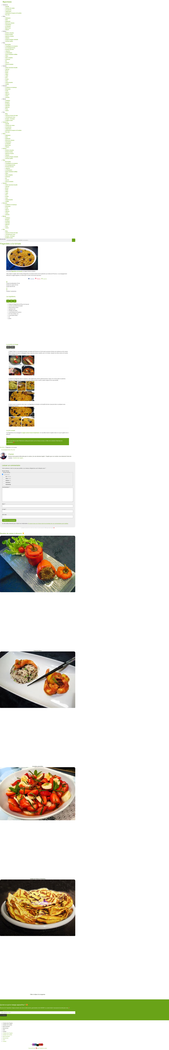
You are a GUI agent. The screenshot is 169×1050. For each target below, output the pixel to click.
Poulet (7, 79)
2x (11, 301)
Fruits (6, 90)
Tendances (5, 4)
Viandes (5, 66)
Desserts (5, 85)
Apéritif (7, 6)
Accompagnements (10, 47)
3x (14, 301)
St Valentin (8, 26)
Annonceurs (5, 1028)
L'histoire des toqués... (18, 458)
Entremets (7, 89)
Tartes (6, 95)
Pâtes (6, 56)
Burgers (7, 102)
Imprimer (45, 278)
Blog (6, 113)
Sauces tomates (9, 64)
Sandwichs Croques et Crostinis (13, 13)
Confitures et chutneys (11, 87)
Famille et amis (9, 120)
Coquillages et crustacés (11, 46)
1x (8, 301)
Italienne (7, 107)
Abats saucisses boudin (11, 67)
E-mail (4, 509)
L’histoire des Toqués (8, 1023)
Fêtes (4, 16)
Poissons (7, 59)
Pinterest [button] (39, 278)
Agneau (7, 69)
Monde (4, 99)
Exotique (7, 104)
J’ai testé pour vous (10, 117)
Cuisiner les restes (10, 8)
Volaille (7, 84)
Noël (6, 19)
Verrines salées (9, 41)
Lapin (6, 75)
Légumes (7, 51)
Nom (3, 503)
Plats (4, 42)
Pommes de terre (9, 49)
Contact (4, 1031)
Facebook (32, 278)
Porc (6, 77)
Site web (4, 514)
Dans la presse (6, 1026)
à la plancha (8, 9)
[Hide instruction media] (13, 347)
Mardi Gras (8, 28)
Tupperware (8, 11)
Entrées (4, 31)
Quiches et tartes (9, 36)
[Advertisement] (37, 330)
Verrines (7, 97)
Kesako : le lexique (10, 118)
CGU (4, 1029)
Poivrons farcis (38, 650)
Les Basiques (8, 52)
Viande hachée (9, 82)
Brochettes (8, 44)
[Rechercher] (73, 240)
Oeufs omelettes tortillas (11, 54)
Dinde (6, 72)
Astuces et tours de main (11, 115)
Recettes (2, 447)
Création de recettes (7, 1024)
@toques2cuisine (29, 440)
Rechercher (3, 239)
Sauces (7, 62)
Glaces (7, 92)
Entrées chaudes (9, 32)
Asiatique (7, 100)
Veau (6, 80)
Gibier (6, 74)
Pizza (6, 108)
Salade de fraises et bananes (37, 878)
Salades (7, 37)
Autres (7, 110)
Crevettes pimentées (37, 766)
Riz (6, 61)
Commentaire (6, 487)
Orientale (7, 105)
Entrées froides (9, 34)
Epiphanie (7, 21)
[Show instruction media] (8, 347)
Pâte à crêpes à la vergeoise (37, 994)
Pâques (7, 29)
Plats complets (9, 57)
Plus (4, 112)
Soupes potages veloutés (11, 39)
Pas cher (7, 14)
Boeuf (6, 70)
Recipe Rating (5, 470)
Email (1, 1010)
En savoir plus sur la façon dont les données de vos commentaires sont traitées (48, 523)
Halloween (7, 18)
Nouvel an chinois (9, 23)
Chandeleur (8, 24)
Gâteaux (7, 94)
